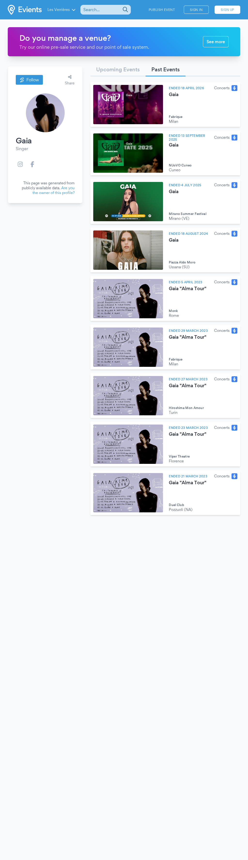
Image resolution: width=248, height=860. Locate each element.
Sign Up (227, 10)
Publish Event (162, 10)
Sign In (196, 10)
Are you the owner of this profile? (53, 190)
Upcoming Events (118, 69)
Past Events (165, 69)
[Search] (125, 10)
